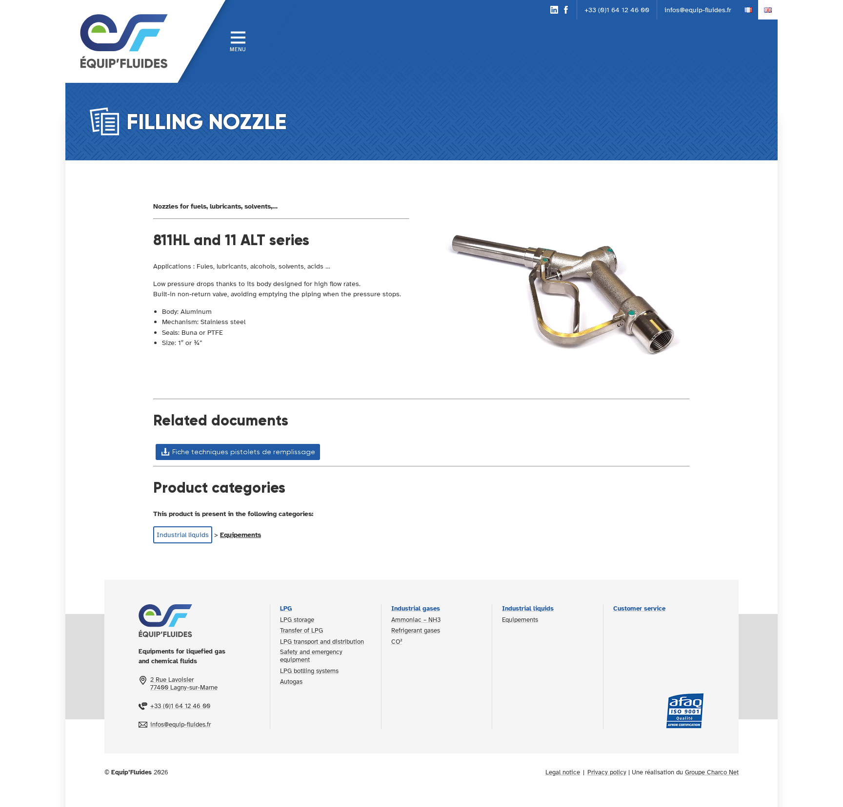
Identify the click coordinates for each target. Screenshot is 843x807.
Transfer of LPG (301, 630)
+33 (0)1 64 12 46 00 (616, 9)
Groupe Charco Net (712, 772)
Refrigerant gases (415, 630)
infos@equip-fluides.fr (697, 9)
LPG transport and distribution (322, 642)
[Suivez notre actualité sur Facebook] (566, 9)
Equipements (240, 534)
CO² (396, 642)
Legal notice (562, 772)
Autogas (291, 682)
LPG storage (297, 620)
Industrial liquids (183, 534)
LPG (286, 609)
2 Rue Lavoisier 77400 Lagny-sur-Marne (184, 684)
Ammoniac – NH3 (416, 620)
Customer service (639, 609)
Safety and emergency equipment (311, 656)
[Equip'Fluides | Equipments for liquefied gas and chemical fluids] (121, 41)
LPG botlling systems (309, 671)
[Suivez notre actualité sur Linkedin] (554, 9)
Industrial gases (415, 609)
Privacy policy (606, 772)
